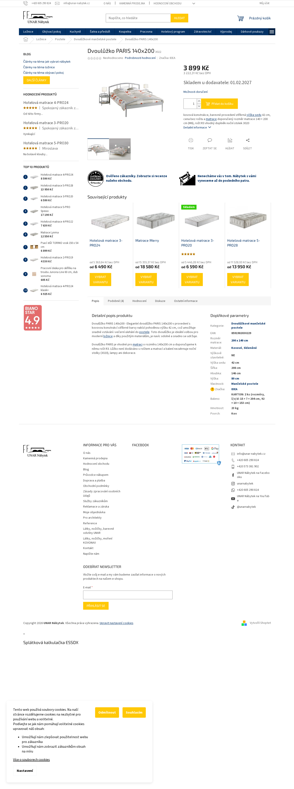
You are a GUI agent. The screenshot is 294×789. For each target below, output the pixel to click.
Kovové (236, 348)
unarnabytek (245, 483)
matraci (138, 344)
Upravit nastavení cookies (116, 623)
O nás (107, 3)
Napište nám (91, 554)
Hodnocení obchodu (167, 3)
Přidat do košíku (222, 103)
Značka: (167, 58)
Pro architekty (92, 518)
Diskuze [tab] (160, 301)
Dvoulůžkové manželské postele (248, 325)
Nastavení (25, 770)
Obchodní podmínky (96, 486)
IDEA (234, 389)
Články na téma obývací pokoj (43, 72)
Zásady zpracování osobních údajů (101, 493)
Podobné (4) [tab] (116, 301)
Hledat (179, 18)
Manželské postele (244, 384)
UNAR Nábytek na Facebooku (253, 475)
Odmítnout (107, 712)
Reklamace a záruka (96, 506)
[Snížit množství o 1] (199, 106)
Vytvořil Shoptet (260, 623)
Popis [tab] (95, 301)
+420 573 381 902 (248, 466)
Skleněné (250, 348)
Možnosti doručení (195, 92)
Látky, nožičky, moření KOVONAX (97, 540)
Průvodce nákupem (95, 475)
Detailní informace (195, 127)
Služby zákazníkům (95, 501)
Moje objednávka (94, 512)
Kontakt (88, 548)
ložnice (108, 336)
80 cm (235, 378)
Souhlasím (134, 712)
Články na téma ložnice (39, 67)
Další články (36, 80)
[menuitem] (28, 31)
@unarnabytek (246, 507)
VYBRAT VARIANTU (100, 279)
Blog (86, 469)
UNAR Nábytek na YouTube (253, 498)
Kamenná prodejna (132, 3)
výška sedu (254, 115)
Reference (90, 523)
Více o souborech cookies (31, 759)
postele (144, 332)
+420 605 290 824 (248, 460)
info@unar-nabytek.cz (251, 454)
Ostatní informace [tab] (186, 301)
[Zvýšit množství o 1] (199, 101)
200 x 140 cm (239, 340)
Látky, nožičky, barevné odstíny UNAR (98, 531)
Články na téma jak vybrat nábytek (47, 61)
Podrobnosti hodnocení (140, 58)
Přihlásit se (96, 606)
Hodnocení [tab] (139, 301)
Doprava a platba (94, 480)
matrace (211, 119)
